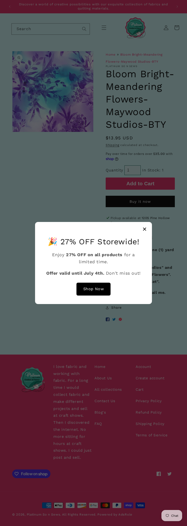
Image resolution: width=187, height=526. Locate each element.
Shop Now (93, 289)
